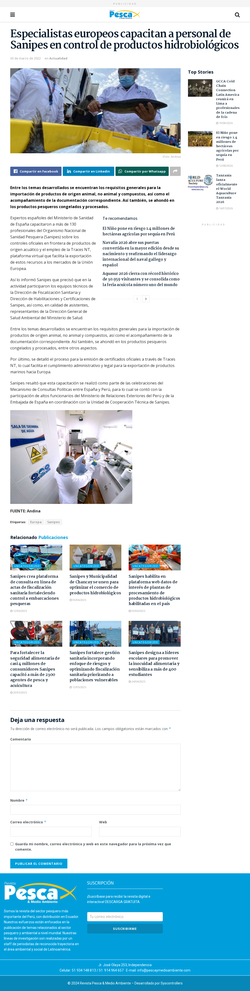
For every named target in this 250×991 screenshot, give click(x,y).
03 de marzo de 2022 (25, 58)
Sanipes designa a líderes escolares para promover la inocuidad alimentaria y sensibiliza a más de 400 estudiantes (154, 664)
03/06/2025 (138, 611)
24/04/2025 (138, 681)
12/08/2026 (225, 165)
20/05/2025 (19, 692)
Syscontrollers (172, 983)
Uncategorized (27, 566)
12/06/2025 (19, 611)
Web (103, 822)
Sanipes (53, 522)
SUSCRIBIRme (125, 928)
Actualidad (58, 58)
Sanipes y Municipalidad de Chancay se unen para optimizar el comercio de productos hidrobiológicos (95, 584)
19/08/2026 (225, 123)
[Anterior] (137, 298)
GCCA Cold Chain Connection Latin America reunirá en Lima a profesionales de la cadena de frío (228, 99)
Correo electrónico (28, 822)
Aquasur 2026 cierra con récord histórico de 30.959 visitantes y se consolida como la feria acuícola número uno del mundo (141, 279)
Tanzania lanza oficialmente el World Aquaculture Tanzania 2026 (226, 189)
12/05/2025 (79, 687)
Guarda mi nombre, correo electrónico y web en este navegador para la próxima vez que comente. (93, 847)
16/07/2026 (225, 208)
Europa (36, 522)
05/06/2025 (79, 600)
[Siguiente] (146, 298)
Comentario (20, 739)
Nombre (19, 800)
